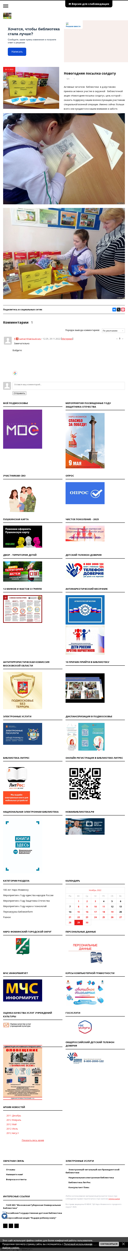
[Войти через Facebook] (14, 363)
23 (87, 917)
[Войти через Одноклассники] (14, 378)
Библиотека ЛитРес (79, 1182)
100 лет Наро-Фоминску (16, 889)
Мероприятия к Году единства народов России (28, 895)
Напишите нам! (14, 1174)
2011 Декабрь (13, 1115)
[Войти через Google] (14, 373)
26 (112, 917)
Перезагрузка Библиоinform (18, 911)
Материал (67, 338)
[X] (119, 309)
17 (95, 911)
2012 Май (11, 1124)
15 (78, 911)
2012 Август (12, 1133)
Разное (7, 917)
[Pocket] (123, 309)
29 (78, 922)
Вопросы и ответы (16, 1179)
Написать (17, 51)
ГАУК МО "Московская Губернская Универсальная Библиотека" (32, 1207)
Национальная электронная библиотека (91, 1177)
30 (87, 922)
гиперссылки (114, 1199)
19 (112, 911)
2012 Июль (12, 1128)
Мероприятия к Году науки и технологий (25, 906)
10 (95, 906)
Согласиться (109, 1244)
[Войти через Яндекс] (14, 368)
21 (70, 917)
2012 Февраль (13, 1119)
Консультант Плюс (78, 1187)
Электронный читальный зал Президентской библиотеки (92, 1171)
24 (95, 917)
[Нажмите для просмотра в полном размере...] (64, 203)
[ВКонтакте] (114, 309)
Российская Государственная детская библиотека (34, 1213)
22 (78, 917)
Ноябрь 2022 (95, 890)
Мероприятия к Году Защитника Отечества (26, 900)
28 (70, 922)
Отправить (19, 393)
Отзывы (10, 1169)
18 (103, 911)
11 (103, 906)
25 (103, 917)
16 (87, 911)
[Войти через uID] (14, 354)
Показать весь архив (33, 1140)
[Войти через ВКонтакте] (14, 359)
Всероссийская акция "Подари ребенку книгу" (31, 1217)
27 (120, 917)
